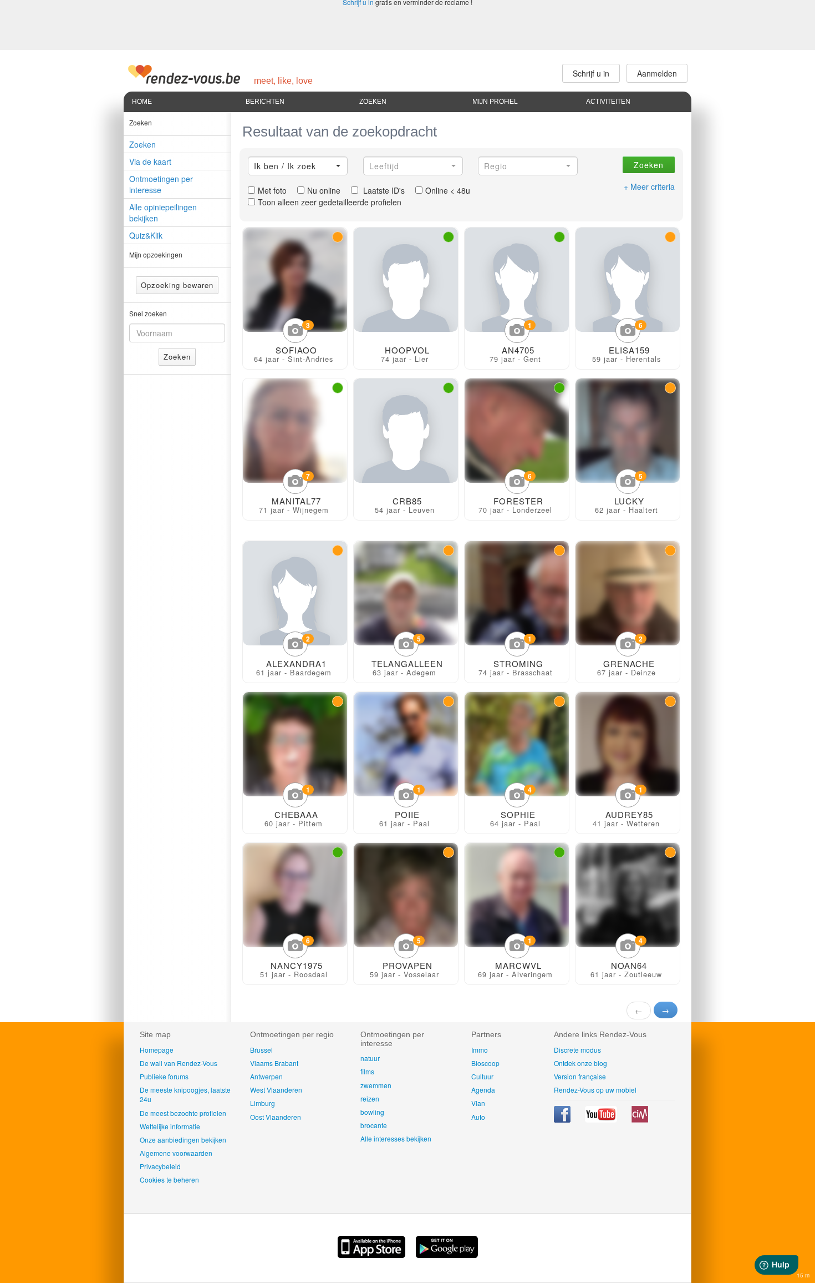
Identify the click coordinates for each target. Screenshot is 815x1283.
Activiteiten (608, 101)
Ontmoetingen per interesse (161, 184)
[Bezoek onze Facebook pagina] (563, 1119)
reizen (369, 1098)
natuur (370, 1058)
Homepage (157, 1049)
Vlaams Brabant (274, 1063)
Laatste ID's (383, 190)
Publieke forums (164, 1076)
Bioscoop (485, 1063)
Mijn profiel (495, 101)
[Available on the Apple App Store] (372, 1254)
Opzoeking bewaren (177, 285)
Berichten (265, 101)
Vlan (478, 1103)
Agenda (483, 1089)
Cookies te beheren (169, 1179)
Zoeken (372, 101)
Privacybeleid (160, 1166)
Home (142, 101)
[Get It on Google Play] (447, 1254)
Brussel (261, 1049)
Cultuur (482, 1076)
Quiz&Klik (145, 235)
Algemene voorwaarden (176, 1153)
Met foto (272, 190)
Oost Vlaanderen (275, 1117)
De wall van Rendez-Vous (178, 1063)
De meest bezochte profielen (183, 1113)
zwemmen (375, 1085)
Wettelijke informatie (170, 1126)
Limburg (262, 1103)
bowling (372, 1112)
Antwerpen (266, 1076)
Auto (478, 1117)
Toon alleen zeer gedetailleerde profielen (329, 202)
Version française (580, 1076)
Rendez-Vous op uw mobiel (595, 1089)
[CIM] (639, 1119)
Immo (479, 1049)
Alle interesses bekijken (395, 1138)
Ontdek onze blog (580, 1063)
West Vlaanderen (276, 1089)
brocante (373, 1125)
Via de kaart (150, 161)
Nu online (323, 190)
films (367, 1071)
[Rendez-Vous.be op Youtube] (602, 1119)
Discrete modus (577, 1049)
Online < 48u (447, 190)
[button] (298, 165)
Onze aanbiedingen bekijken (183, 1139)
